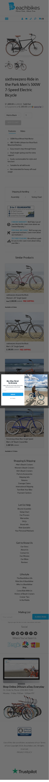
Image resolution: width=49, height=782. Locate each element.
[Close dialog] (46, 376)
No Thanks (12, 398)
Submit (13, 394)
